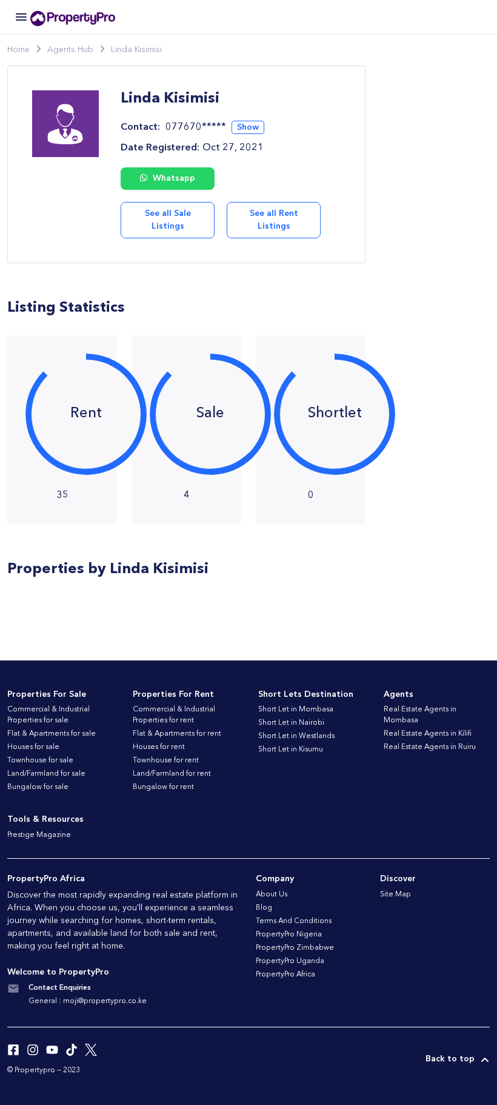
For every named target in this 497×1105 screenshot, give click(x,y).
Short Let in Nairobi (291, 723)
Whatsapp (172, 178)
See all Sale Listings (168, 219)
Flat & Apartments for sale (51, 733)
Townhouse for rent (166, 760)
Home (18, 49)
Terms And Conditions (294, 921)
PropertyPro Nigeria (289, 934)
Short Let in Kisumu (290, 749)
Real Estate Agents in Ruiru (430, 747)
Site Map (395, 894)
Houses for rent (159, 747)
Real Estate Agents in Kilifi (428, 733)
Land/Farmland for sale (46, 774)
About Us (271, 894)
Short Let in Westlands (296, 736)
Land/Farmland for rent (172, 774)
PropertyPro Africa (285, 974)
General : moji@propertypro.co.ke (87, 1001)
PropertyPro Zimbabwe (295, 948)
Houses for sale (33, 747)
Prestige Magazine (39, 835)
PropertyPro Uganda (290, 961)
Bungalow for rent (163, 787)
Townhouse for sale (40, 760)
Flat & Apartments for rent (177, 733)
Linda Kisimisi (136, 49)
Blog (264, 908)
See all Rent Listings (274, 219)
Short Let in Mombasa (295, 709)
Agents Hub (70, 49)
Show (248, 127)
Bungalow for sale (37, 787)
